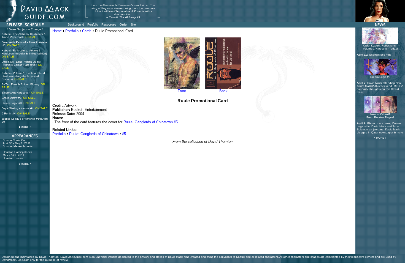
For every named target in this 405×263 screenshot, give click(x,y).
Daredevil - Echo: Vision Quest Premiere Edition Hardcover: (22, 64)
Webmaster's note (380, 54)
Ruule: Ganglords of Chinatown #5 (150, 122)
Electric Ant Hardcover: (23, 92)
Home (57, 31)
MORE (25, 126)
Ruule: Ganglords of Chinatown (93, 134)
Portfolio (72, 31)
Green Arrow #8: (19, 97)
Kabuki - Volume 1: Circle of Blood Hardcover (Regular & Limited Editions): (23, 76)
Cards (86, 31)
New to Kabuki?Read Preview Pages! (380, 116)
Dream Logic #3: (19, 103)
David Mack (175, 256)
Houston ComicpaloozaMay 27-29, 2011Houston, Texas (17, 155)
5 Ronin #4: (16, 113)
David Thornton (49, 256)
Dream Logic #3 (380, 76)
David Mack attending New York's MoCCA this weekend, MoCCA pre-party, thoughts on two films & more (380, 87)
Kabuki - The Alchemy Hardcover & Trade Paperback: (24, 35)
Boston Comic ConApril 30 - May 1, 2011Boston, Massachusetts (18, 143)
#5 (124, 134)
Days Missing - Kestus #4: (25, 108)
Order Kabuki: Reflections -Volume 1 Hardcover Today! (380, 47)
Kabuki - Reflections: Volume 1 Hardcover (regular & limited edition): (25, 53)
